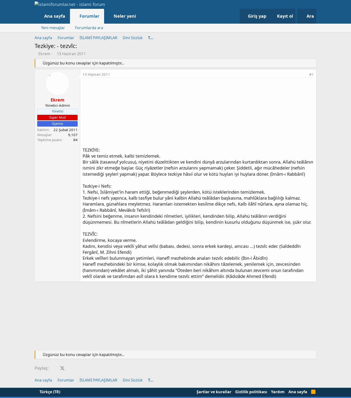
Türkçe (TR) (49, 391)
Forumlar (89, 16)
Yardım (278, 391)
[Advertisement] (198, 113)
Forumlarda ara (89, 27)
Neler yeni (125, 16)
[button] (141, 16)
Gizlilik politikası (251, 391)
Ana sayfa (54, 16)
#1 (311, 74)
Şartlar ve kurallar (214, 391)
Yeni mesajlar (53, 27)
